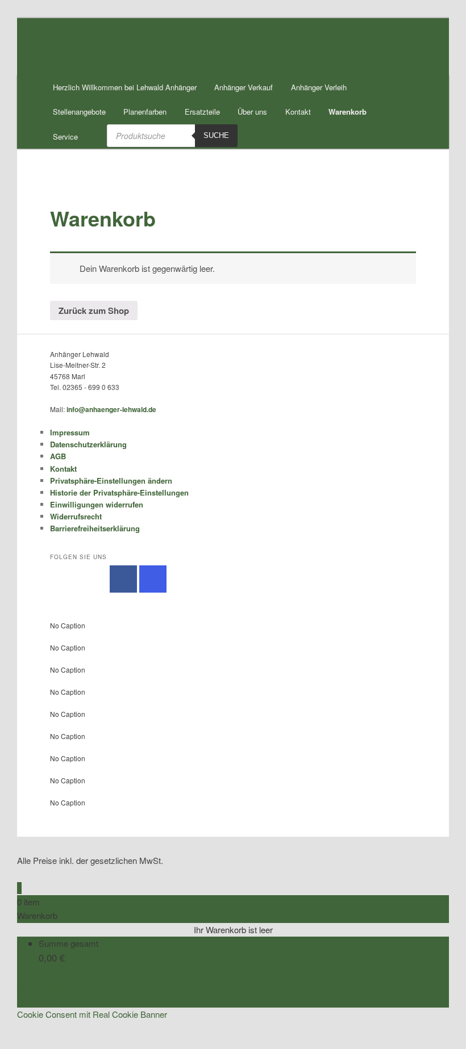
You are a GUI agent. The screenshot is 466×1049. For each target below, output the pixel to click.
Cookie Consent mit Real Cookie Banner (92, 1014)
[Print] (20, 1042)
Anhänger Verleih (319, 87)
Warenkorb (347, 111)
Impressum (70, 432)
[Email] (20, 1028)
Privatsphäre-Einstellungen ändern (111, 480)
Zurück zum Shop (94, 310)
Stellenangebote (79, 111)
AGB (58, 456)
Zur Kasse (36, 1000)
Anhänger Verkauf (243, 87)
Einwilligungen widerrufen (96, 504)
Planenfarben (145, 111)
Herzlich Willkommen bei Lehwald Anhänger (125, 87)
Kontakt (298, 111)
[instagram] (153, 579)
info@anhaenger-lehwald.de (111, 409)
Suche (216, 135)
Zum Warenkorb (47, 986)
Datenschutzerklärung (88, 444)
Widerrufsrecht (76, 516)
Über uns (252, 111)
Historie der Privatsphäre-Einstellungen (119, 492)
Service (65, 136)
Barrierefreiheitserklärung (95, 528)
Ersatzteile (202, 111)
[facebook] (123, 579)
